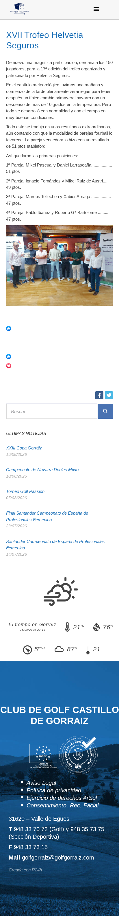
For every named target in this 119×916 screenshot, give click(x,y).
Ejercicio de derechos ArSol (62, 798)
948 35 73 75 (87, 829)
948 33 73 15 (31, 847)
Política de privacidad (54, 790)
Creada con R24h (25, 869)
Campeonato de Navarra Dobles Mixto (42, 469)
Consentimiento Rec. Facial (62, 805)
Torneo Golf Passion (25, 491)
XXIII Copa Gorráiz (24, 447)
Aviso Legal (41, 783)
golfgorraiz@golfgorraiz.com (58, 857)
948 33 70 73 (31, 829)
